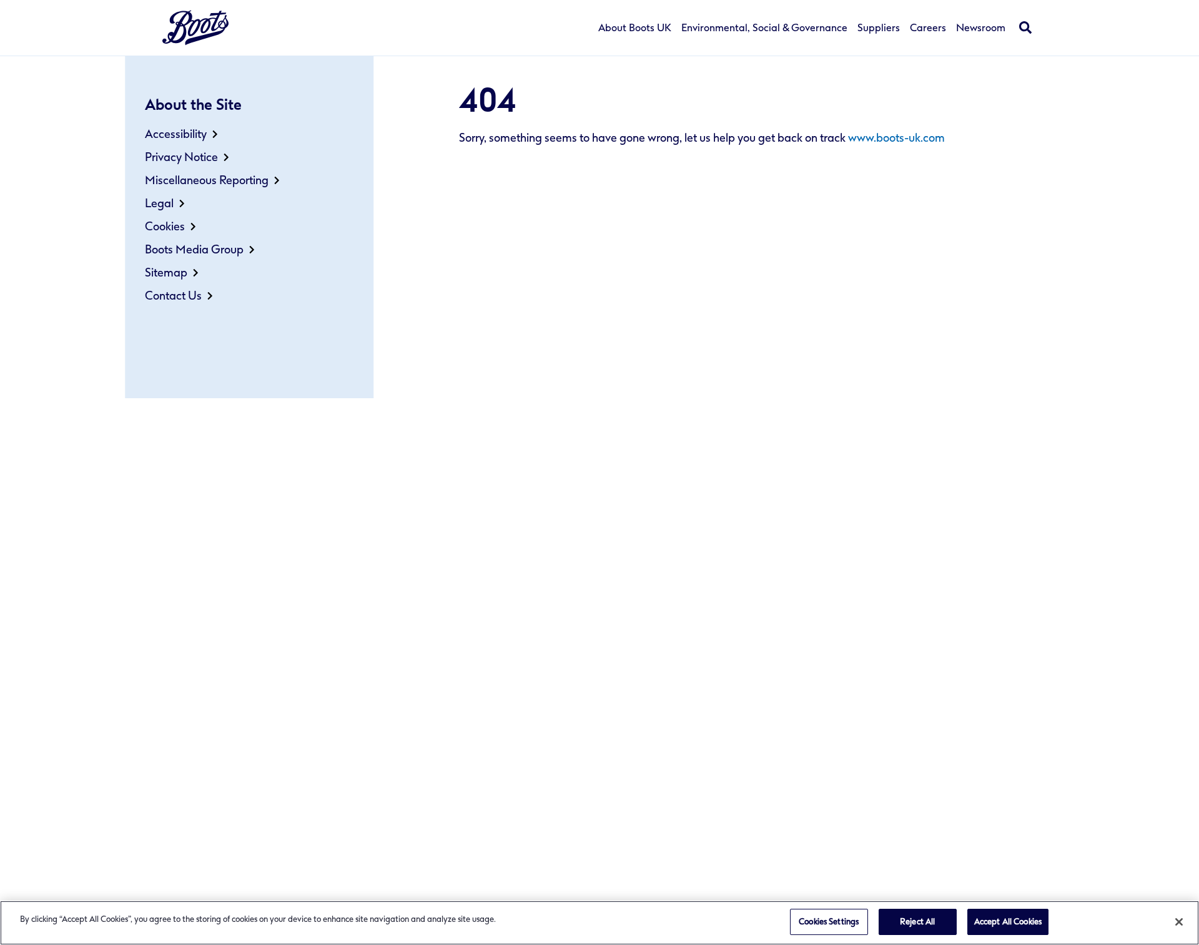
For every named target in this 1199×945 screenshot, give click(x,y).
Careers (928, 28)
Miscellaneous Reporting (207, 180)
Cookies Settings (829, 921)
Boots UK (195, 27)
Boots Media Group (194, 250)
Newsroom (980, 28)
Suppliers (878, 28)
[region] (599, 923)
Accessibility (176, 134)
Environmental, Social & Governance (764, 28)
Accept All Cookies (1008, 921)
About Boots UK (634, 28)
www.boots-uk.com (896, 138)
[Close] (1179, 922)
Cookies (165, 226)
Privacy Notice (181, 157)
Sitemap (166, 273)
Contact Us (173, 296)
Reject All (917, 921)
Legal (159, 203)
